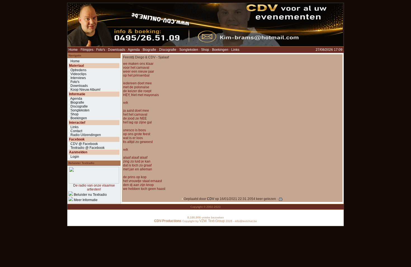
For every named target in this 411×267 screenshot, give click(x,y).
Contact (76, 131)
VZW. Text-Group (212, 221)
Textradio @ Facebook (87, 148)
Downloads (116, 50)
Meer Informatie (86, 200)
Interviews (78, 78)
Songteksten (188, 50)
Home (73, 50)
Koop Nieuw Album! (85, 90)
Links (235, 50)
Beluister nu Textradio (90, 195)
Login (74, 157)
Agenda (134, 50)
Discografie (167, 50)
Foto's (100, 50)
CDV (210, 199)
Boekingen (220, 50)
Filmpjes (87, 50)
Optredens (78, 70)
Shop (205, 50)
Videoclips (78, 74)
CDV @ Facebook (84, 144)
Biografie (149, 50)
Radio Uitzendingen (85, 135)
